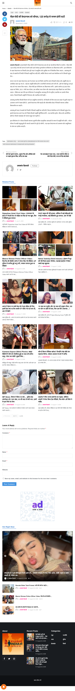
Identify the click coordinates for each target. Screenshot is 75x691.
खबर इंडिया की (37, 680)
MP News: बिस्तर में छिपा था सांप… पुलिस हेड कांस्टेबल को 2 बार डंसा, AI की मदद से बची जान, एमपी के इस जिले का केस (19, 399)
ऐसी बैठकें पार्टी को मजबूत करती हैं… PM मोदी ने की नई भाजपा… (42, 636)
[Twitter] (20, 170)
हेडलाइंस (27, 12)
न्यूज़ (12, 12)
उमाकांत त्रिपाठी (20, 21)
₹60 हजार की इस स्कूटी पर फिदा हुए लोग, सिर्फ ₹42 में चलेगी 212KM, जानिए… (42, 648)
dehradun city (11, 141)
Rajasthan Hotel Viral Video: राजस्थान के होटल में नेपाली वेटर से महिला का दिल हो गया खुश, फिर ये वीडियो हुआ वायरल (19, 215)
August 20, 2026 (20, 268)
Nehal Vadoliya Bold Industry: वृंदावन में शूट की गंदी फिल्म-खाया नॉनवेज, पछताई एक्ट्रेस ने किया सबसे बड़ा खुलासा (54, 261)
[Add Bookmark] (4, 33)
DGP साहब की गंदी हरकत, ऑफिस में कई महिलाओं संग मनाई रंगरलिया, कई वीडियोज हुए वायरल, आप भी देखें (55, 214)
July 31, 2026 (19, 221)
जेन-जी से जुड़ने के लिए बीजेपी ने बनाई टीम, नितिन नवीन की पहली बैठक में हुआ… (42, 661)
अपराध (40, 302)
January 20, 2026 (57, 218)
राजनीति (21, 12)
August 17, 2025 (56, 404)
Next (14, 416)
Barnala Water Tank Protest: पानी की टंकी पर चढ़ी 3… (32, 585)
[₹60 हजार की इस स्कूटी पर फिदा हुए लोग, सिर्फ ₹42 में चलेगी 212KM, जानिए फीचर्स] (30, 648)
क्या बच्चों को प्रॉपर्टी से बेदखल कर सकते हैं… (27, 607)
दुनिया (64, 639)
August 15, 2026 (56, 357)
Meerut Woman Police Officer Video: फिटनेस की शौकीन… (34, 596)
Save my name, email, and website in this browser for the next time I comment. (31, 478)
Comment (6, 433)
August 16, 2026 (20, 359)
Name (4, 452)
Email (4, 461)
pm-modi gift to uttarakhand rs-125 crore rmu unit (33, 141)
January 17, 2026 (21, 314)
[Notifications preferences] (3, 687)
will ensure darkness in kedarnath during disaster (18, 144)
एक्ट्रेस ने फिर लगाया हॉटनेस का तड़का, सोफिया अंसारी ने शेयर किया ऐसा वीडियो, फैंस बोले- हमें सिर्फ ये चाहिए (55, 399)
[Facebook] (17, 170)
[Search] (71, 2)
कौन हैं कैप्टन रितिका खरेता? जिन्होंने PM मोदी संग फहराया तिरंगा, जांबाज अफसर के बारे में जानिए (54, 352)
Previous (7, 416)
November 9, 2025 (21, 23)
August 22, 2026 (41, 641)
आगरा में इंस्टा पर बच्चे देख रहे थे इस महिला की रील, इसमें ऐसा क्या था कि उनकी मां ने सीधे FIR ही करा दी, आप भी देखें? (19, 308)
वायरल (4, 209)
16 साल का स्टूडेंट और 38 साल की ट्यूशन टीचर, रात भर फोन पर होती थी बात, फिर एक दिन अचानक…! (55, 307)
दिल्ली (40, 209)
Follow (34, 166)
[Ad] (37, 506)
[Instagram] (14, 658)
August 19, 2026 (33, 610)
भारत (16, 12)
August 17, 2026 (56, 266)
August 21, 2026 (56, 311)
